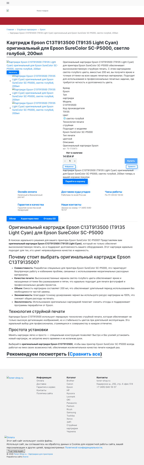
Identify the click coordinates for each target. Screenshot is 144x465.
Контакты (41, 390)
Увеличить (13, 72)
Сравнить (131, 167)
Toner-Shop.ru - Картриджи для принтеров (33, 454)
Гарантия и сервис (46, 387)
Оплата (40, 380)
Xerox (70, 418)
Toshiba (71, 415)
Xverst (25, 457)
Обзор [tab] (12, 218)
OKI (83, 21)
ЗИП (69, 422)
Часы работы (113, 191)
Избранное (69, 167)
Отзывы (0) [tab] (50, 218)
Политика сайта (45, 393)
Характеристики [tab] (30, 218)
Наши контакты (71, 204)
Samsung (135, 21)
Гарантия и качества (31, 204)
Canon (25, 21)
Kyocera (57, 21)
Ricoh (122, 21)
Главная (10, 29)
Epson (37, 21)
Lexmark (71, 21)
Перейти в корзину (75, 181)
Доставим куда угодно (75, 191)
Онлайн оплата (27, 191)
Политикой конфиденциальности (83, 447)
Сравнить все (84, 354)
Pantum (110, 21)
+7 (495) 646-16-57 (98, 10)
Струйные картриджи (27, 29)
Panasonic (95, 21)
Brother (13, 21)
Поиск (70, 10)
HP (47, 21)
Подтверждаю (16, 450)
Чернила (71, 431)
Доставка (41, 384)
